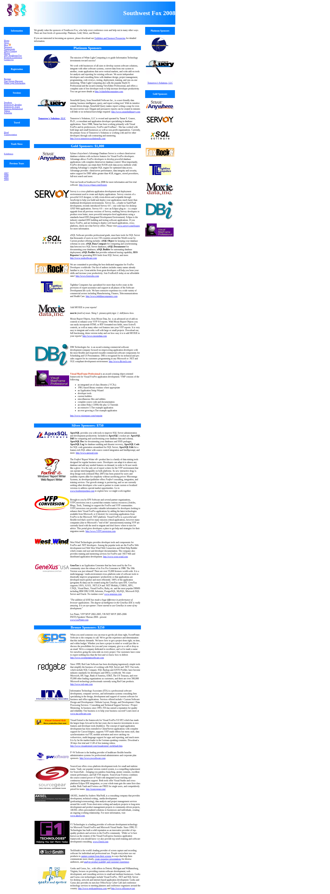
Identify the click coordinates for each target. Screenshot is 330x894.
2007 (6, 173)
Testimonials (9, 49)
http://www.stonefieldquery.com (125, 111)
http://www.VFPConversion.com (101, 531)
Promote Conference (13, 58)
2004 (6, 179)
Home (6, 41)
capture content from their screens (96, 856)
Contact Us (9, 60)
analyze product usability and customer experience (106, 862)
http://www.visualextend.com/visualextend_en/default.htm (96, 746)
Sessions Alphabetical (13, 109)
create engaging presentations (108, 859)
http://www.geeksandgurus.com (92, 888)
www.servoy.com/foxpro (128, 225)
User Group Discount (13, 81)
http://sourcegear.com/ (96, 789)
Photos (7, 53)
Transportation (10, 135)
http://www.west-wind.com (115, 556)
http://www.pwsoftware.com (92, 758)
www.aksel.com (77, 815)
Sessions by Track (12, 107)
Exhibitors (8, 154)
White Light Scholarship (14, 83)
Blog (6, 45)
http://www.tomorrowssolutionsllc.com (87, 138)
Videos (7, 111)
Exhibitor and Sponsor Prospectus (110, 38)
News (6, 43)
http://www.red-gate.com (81, 684)
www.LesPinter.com (79, 620)
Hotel (6, 132)
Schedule (8, 113)
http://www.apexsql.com (87, 453)
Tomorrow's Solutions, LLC (52, 118)
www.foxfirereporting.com (82, 491)
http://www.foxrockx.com (87, 276)
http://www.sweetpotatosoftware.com (87, 657)
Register (7, 79)
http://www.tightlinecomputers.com (101, 296)
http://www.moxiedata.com (94, 336)
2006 (6, 175)
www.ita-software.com (80, 713)
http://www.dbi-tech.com (120, 361)
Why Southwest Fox (13, 55)
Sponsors (8, 47)
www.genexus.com (113, 594)
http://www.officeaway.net (123, 888)
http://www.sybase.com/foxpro (93, 185)
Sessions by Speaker (13, 105)
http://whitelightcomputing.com (109, 91)
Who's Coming (10, 51)
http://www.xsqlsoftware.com (83, 258)
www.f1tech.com (100, 841)
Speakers (8, 102)
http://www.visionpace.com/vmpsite (86, 415)
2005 (6, 177)
